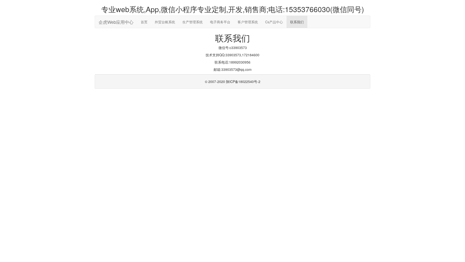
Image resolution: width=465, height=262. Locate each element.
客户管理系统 (248, 21)
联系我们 (297, 21)
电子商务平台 (220, 21)
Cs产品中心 (274, 21)
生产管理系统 (192, 21)
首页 (144, 21)
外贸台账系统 (165, 21)
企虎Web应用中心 (116, 22)
